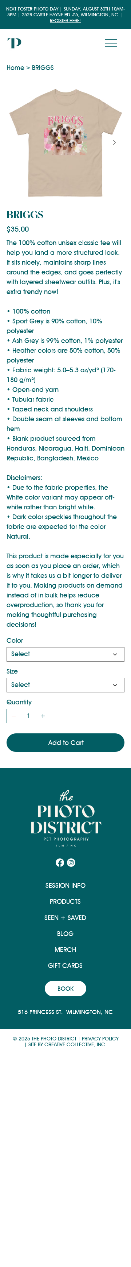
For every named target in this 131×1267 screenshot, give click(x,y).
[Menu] (111, 43)
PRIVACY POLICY (100, 1039)
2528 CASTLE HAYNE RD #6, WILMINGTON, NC (70, 14)
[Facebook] (60, 862)
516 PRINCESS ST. (42, 1012)
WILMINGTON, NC (89, 1012)
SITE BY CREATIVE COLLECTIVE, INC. (67, 1044)
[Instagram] (71, 862)
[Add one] (43, 716)
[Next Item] (114, 143)
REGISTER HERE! (65, 20)
